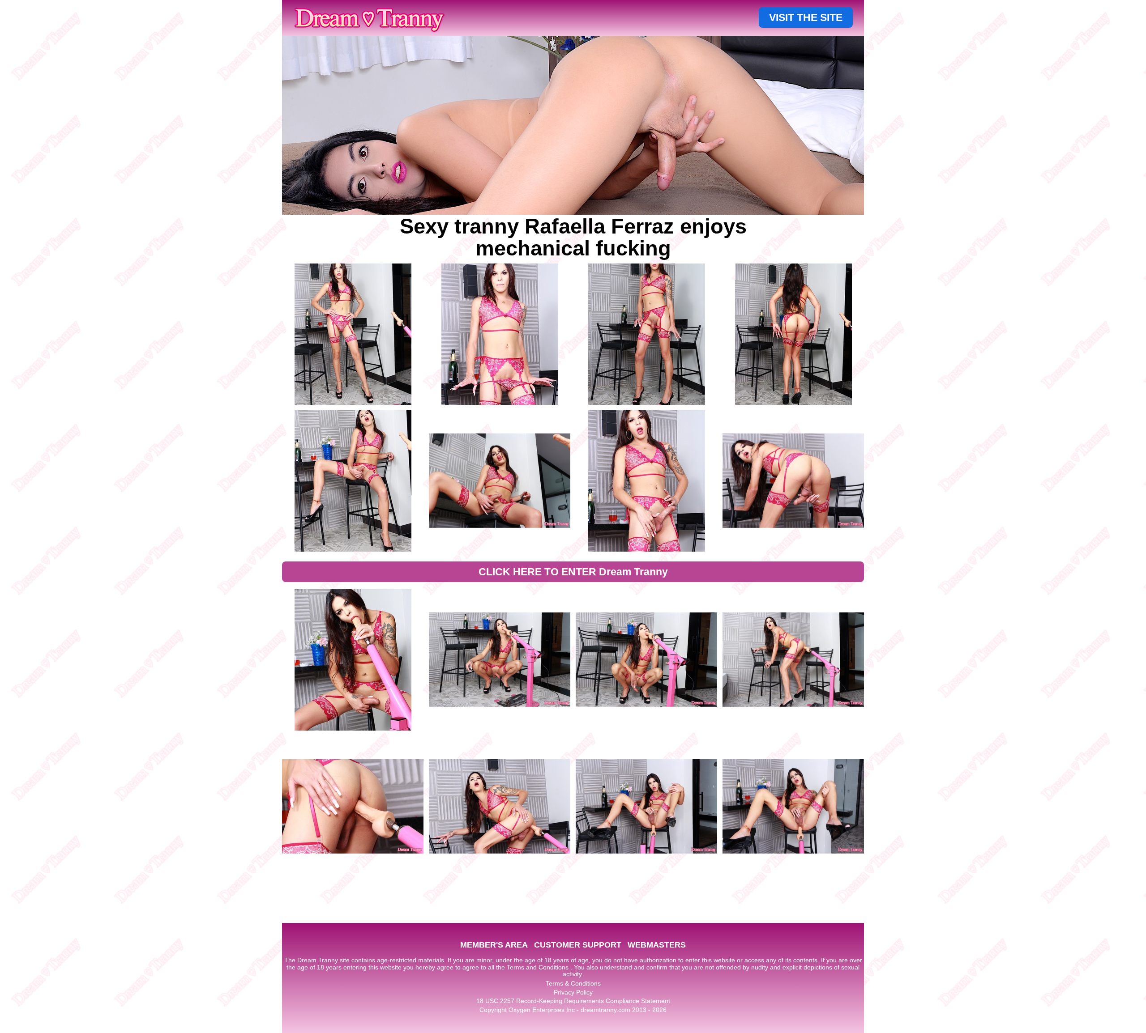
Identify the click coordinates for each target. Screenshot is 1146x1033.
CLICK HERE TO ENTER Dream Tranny (573, 572)
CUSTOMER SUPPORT (577, 945)
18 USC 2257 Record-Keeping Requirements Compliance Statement (573, 1000)
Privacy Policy (573, 992)
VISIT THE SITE (805, 17)
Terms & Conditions (573, 983)
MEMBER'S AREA (494, 945)
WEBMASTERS (657, 945)
